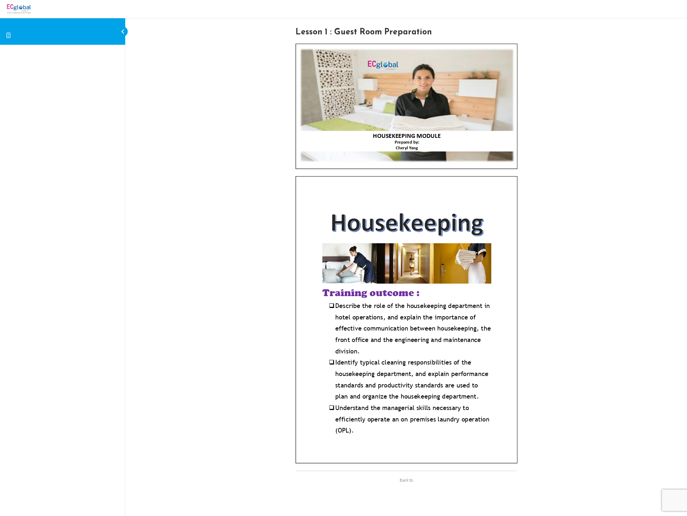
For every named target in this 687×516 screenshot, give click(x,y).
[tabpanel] (406, 253)
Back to (406, 480)
